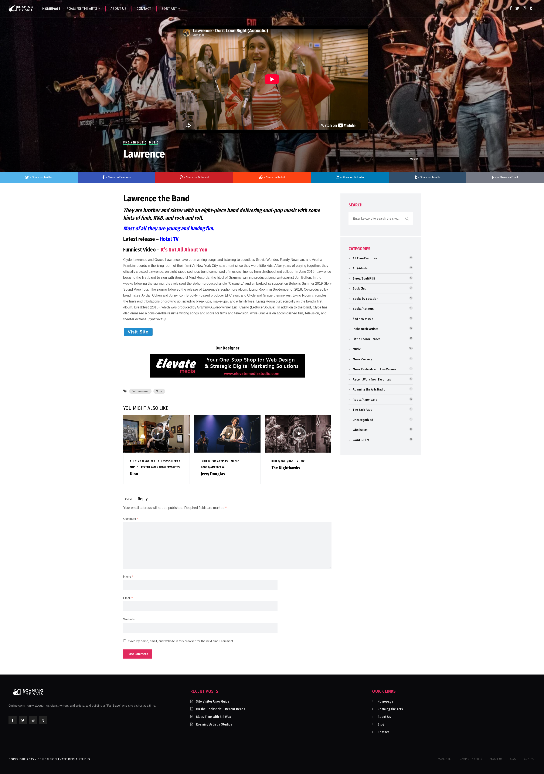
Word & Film (361, 440)
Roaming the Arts (390, 709)
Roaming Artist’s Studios (214, 724)
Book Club (360, 288)
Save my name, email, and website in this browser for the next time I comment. (181, 641)
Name (128, 576)
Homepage (385, 701)
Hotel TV (169, 239)
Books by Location (365, 299)
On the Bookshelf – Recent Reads (220, 709)
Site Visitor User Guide (213, 701)
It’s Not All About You (184, 250)
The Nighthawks (285, 467)
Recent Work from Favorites (160, 467)
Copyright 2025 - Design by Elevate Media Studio (49, 759)
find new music (134, 142)
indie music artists (214, 461)
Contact (383, 732)
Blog (381, 724)
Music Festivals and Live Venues (374, 369)
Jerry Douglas (213, 473)
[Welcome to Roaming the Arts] (20, 8)
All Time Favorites (142, 461)
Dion (134, 473)
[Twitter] (517, 8)
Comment (130, 518)
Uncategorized (363, 420)
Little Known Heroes (366, 339)
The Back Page (362, 410)
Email (128, 598)
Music (153, 142)
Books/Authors (363, 309)
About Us (384, 717)
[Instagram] (524, 8)
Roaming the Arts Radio (369, 389)
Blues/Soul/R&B (169, 461)
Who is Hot (360, 430)
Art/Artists (360, 268)
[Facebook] (511, 8)
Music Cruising (362, 359)
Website (129, 619)
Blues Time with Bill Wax (213, 717)
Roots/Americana (213, 467)
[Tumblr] (531, 8)
